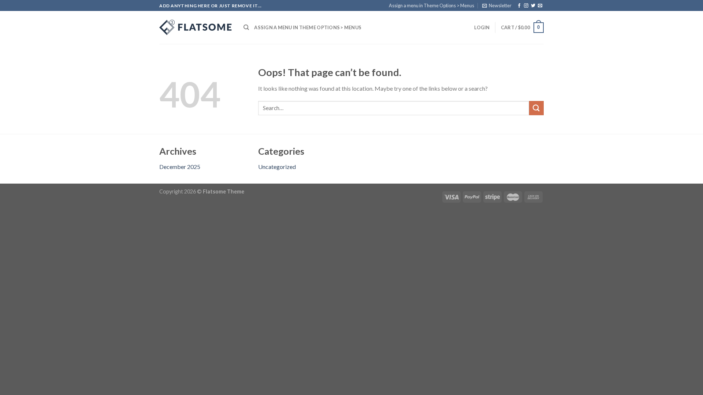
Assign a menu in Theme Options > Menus (431, 5)
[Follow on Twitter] (533, 5)
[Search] (246, 27)
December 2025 (179, 166)
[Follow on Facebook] (519, 5)
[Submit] (536, 108)
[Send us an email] (540, 5)
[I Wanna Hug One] (196, 27)
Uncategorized (277, 166)
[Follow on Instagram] (526, 5)
